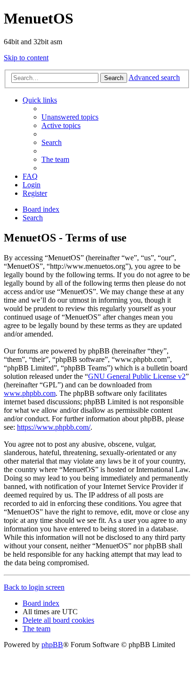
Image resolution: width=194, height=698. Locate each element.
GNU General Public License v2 (137, 376)
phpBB (52, 645)
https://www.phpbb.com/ (53, 427)
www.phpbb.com (30, 393)
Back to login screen (34, 587)
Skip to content (26, 58)
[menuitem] (69, 117)
